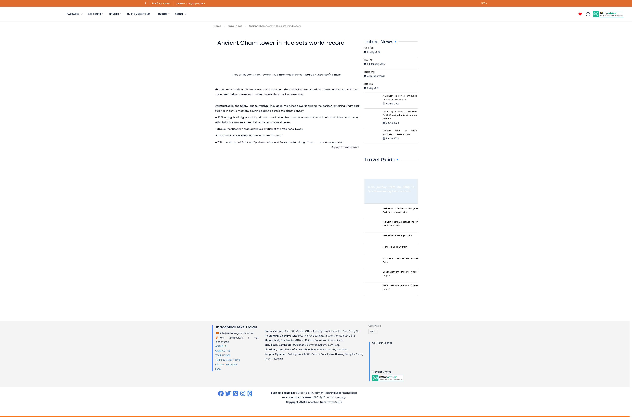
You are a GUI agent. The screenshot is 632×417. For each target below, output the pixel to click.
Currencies (374, 326)
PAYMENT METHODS (226, 364)
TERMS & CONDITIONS (227, 360)
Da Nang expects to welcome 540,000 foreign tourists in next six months (400, 115)
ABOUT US (220, 346)
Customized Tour (138, 14)
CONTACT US (222, 350)
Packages (73, 14)
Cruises (114, 14)
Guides (162, 14)
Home (217, 26)
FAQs (218, 369)
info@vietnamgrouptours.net (190, 3)
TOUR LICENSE (223, 355)
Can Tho (368, 47)
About (179, 14)
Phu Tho (368, 59)
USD (483, 3)
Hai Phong (369, 71)
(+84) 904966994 (161, 3)
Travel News (235, 26)
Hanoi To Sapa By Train (395, 246)
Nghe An (368, 83)
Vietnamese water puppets (397, 235)
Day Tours (94, 14)
